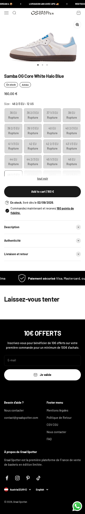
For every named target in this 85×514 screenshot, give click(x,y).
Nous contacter (14, 410)
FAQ (49, 439)
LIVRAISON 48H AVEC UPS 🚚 (43, 3)
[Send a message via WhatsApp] (77, 506)
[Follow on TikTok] (38, 478)
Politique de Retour (59, 417)
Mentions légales (57, 410)
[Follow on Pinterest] (28, 478)
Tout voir (42, 178)
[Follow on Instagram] (17, 478)
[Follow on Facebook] (7, 478)
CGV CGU (52, 424)
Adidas (25, 84)
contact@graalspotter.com (21, 417)
